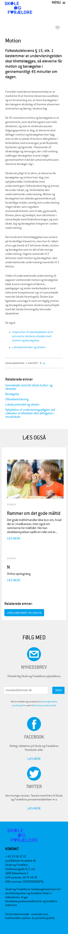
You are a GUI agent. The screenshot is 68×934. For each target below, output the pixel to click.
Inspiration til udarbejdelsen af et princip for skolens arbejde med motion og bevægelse (32, 336)
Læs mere (13, 538)
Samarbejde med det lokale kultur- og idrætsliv (28, 387)
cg (44, 362)
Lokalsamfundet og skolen (28, 347)
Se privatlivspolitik (43, 918)
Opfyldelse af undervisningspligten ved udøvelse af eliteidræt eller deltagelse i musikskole (30, 413)
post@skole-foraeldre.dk (20, 860)
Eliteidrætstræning (17, 399)
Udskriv (58, 28)
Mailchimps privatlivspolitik (44, 705)
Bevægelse (12, 394)
